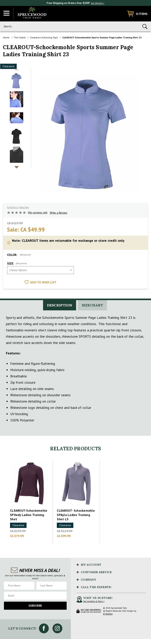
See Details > (97, 3)
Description (59, 305)
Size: (17, 263)
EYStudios (107, 613)
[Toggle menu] (6, 13)
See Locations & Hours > (93, 601)
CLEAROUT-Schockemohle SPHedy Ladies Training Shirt (28, 514)
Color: (19, 255)
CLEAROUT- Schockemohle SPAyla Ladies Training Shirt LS (76, 514)
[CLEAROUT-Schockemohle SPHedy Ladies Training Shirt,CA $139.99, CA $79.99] (29, 483)
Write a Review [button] (58, 212)
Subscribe (35, 605)
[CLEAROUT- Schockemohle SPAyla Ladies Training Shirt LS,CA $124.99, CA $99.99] (76, 483)
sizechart (92, 305)
